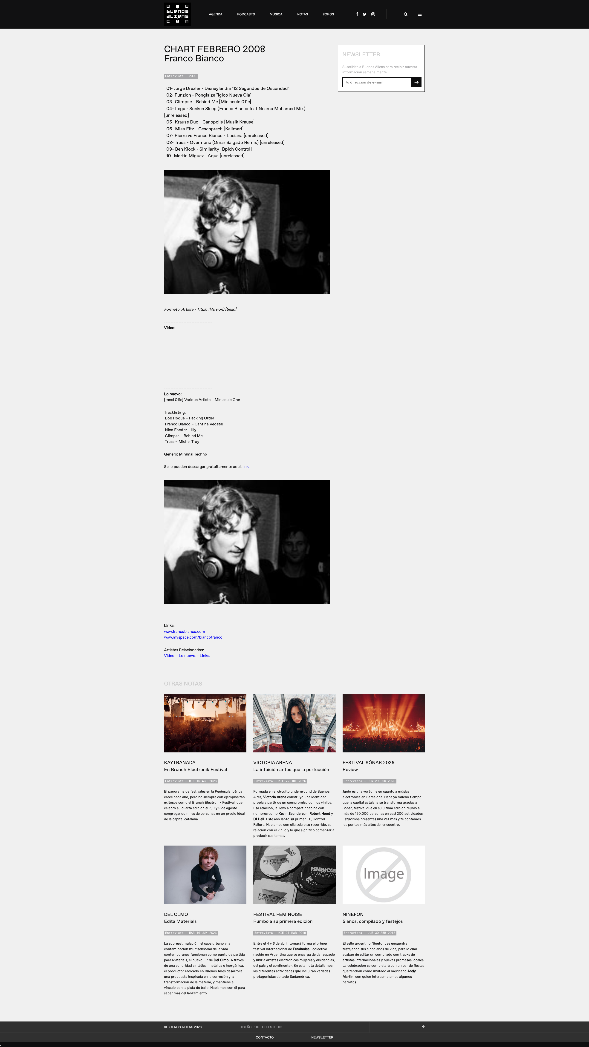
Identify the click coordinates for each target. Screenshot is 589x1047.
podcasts (246, 14)
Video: (169, 655)
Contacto (265, 1037)
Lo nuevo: (187, 655)
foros (328, 14)
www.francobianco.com (184, 631)
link (246, 466)
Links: (205, 655)
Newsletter (322, 1037)
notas (302, 14)
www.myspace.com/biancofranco (193, 637)
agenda (215, 14)
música (276, 14)
